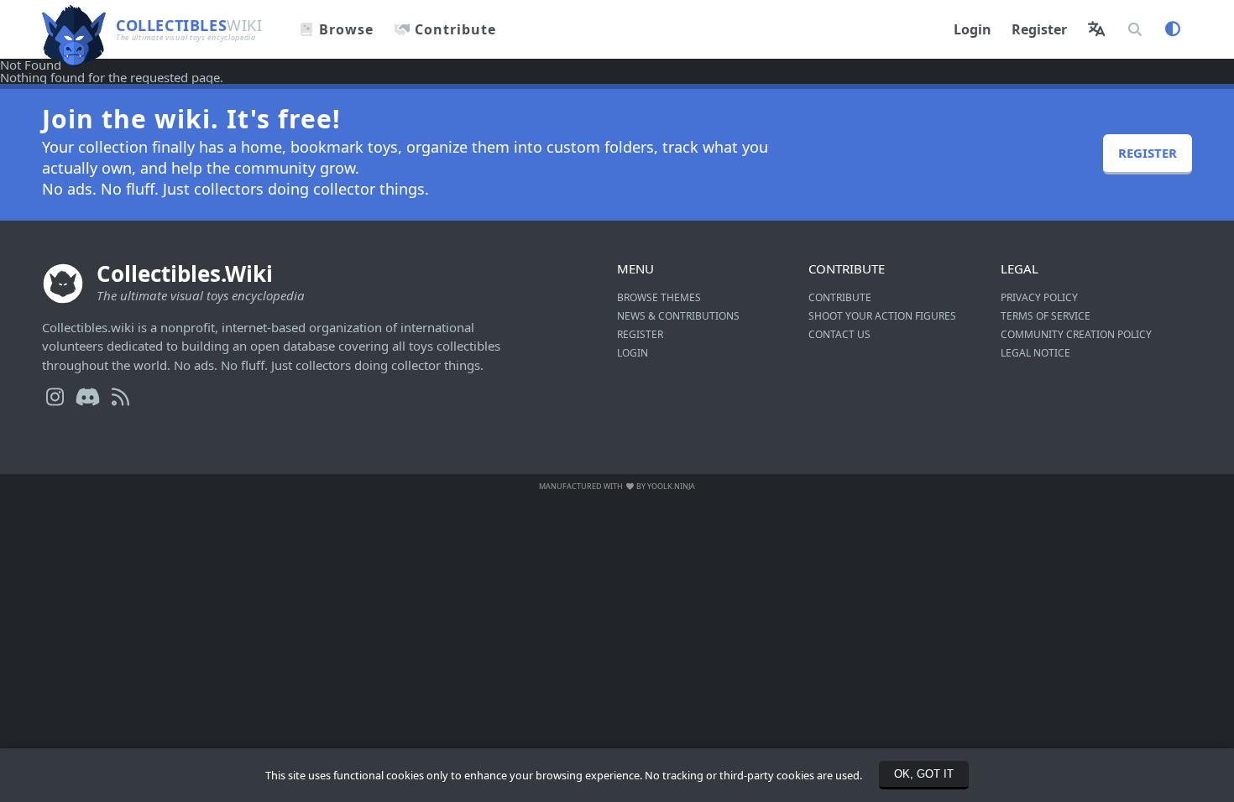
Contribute (453, 29)
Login (972, 29)
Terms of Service (1045, 316)
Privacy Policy (1039, 297)
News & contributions (678, 316)
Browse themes (659, 297)
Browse (344, 29)
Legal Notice (1035, 353)
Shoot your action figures (882, 316)
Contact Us (839, 334)
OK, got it (924, 774)
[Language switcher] (1096, 29)
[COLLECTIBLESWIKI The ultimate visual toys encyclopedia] (131, 6)
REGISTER (1147, 152)
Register (1039, 29)
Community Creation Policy (1076, 334)
